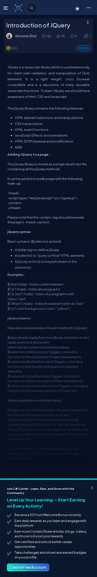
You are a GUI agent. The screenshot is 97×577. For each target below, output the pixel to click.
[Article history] (44, 36)
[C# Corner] (19, 7)
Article (83, 48)
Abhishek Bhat (26, 36)
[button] (88, 7)
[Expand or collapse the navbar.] (6, 8)
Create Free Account (28, 567)
